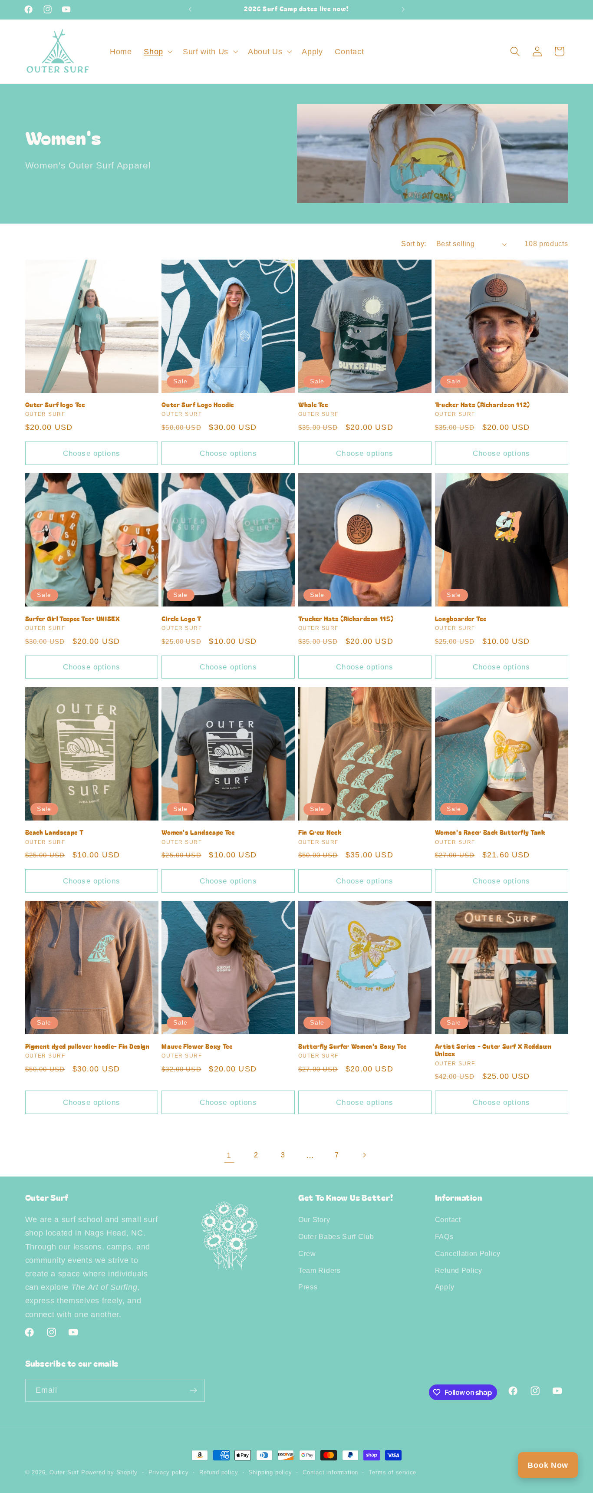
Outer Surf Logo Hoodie (197, 405)
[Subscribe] (193, 1390)
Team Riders (319, 1270)
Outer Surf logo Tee (55, 405)
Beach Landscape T (54, 833)
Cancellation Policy (468, 1253)
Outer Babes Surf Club (336, 1236)
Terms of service (392, 1473)
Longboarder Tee (460, 619)
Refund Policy (458, 1270)
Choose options (91, 453)
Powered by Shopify (109, 1473)
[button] (157, 51)
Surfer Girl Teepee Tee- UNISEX (72, 619)
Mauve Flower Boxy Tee (196, 1047)
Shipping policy (270, 1473)
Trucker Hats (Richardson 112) (482, 405)
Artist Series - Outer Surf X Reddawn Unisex (493, 1050)
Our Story (314, 1219)
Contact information (330, 1473)
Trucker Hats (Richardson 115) (345, 619)
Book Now (547, 1465)
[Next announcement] (402, 9)
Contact (448, 1219)
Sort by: (413, 243)
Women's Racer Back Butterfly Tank (490, 833)
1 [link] (229, 1155)
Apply (444, 1287)
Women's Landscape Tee (197, 833)
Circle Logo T (181, 619)
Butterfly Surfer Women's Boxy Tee (352, 1047)
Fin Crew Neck (319, 833)
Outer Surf (65, 1473)
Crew (307, 1253)
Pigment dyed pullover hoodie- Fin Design (87, 1047)
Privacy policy (168, 1473)
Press (307, 1287)
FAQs (444, 1236)
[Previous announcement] (190, 9)
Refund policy (218, 1473)
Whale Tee (313, 405)
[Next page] (364, 1155)
